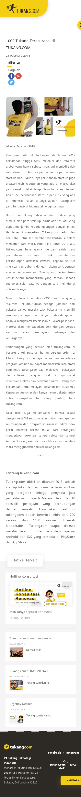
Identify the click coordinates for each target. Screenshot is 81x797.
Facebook (54, 752)
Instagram (72, 752)
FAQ (73, 764)
